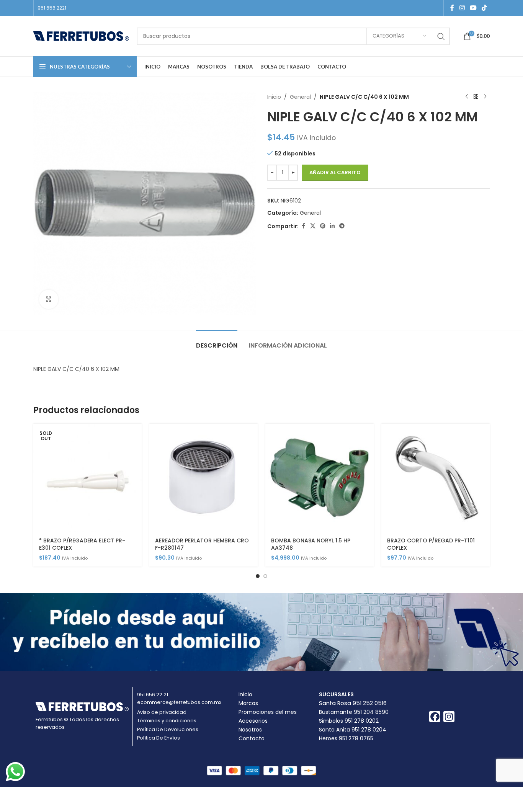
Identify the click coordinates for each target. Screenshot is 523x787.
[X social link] (313, 226)
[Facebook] (434, 716)
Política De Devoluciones (167, 729)
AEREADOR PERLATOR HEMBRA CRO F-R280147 (202, 544)
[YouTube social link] (473, 8)
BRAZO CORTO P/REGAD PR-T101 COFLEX (431, 544)
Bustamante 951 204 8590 (354, 712)
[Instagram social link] (462, 8)
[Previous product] (466, 96)
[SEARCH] (441, 36)
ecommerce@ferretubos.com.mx (179, 702)
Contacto (252, 738)
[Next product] (485, 96)
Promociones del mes (268, 712)
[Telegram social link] (342, 226)
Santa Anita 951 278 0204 (352, 729)
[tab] (216, 341)
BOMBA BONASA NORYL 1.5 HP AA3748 (310, 544)
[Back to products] (476, 96)
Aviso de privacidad (161, 712)
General (300, 97)
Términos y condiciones (166, 720)
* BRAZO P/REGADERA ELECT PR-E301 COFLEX (82, 544)
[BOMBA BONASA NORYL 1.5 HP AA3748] (319, 478)
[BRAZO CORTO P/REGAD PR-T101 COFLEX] (435, 478)
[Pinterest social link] (323, 226)
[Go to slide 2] (265, 576)
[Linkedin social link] (332, 226)
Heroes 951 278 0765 (346, 738)
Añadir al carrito (335, 172)
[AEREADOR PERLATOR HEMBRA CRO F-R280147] (203, 478)
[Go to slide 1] (258, 576)
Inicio (274, 97)
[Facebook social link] (452, 8)
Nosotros (250, 729)
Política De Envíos (158, 738)
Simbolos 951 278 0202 (349, 721)
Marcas (248, 703)
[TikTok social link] (484, 8)
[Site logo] (81, 35)
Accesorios (253, 721)
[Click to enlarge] (48, 299)
